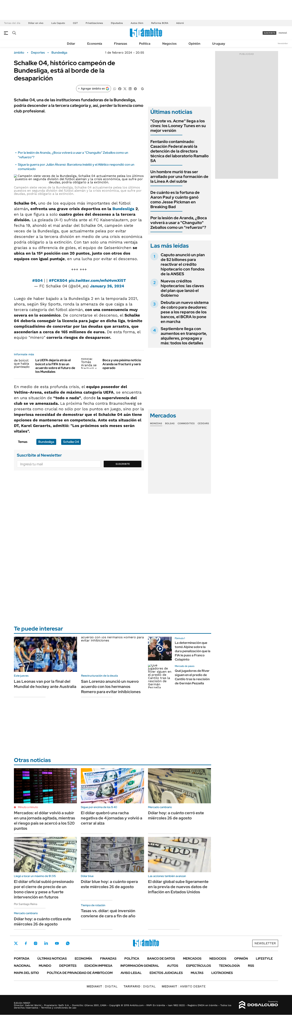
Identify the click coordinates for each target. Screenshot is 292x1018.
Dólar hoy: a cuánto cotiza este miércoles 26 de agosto (42, 921)
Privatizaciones (94, 23)
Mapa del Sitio (26, 973)
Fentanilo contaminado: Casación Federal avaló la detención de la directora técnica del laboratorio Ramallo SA (179, 151)
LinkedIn (46, 943)
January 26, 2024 (107, 286)
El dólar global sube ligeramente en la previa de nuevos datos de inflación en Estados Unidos (178, 886)
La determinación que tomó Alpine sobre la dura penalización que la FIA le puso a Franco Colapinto (192, 651)
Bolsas (170, 423)
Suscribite (123, 464)
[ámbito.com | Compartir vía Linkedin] (130, 88)
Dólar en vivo (35, 23)
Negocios (169, 44)
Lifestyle (264, 958)
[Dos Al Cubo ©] (258, 1005)
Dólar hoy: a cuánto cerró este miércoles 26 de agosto (176, 815)
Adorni (180, 23)
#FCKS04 (58, 280)
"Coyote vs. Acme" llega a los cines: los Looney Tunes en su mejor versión (178, 125)
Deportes (38, 52)
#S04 (37, 280)
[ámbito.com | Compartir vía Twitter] (125, 88)
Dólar (71, 44)
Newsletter (283, 43)
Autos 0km (137, 23)
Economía (94, 44)
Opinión (194, 44)
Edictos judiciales (166, 973)
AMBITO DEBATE (184, 986)
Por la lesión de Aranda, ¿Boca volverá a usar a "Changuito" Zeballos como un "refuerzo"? (178, 222)
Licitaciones (222, 973)
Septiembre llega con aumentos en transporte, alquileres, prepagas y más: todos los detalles (184, 336)
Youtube (57, 943)
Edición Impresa (98, 966)
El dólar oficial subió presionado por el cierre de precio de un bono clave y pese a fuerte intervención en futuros (44, 889)
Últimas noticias (52, 958)
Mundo (45, 966)
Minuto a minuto (28, 807)
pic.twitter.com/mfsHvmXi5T (97, 280)
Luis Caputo (58, 23)
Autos (172, 966)
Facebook (26, 943)
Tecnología (229, 966)
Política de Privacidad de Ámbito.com (80, 973)
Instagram (35, 943)
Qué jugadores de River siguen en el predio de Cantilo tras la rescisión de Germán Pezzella (192, 677)
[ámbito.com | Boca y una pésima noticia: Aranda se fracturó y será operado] (90, 363)
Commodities (186, 423)
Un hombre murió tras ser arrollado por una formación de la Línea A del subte (179, 176)
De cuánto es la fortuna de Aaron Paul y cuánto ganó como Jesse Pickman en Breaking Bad (175, 199)
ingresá (282, 33)
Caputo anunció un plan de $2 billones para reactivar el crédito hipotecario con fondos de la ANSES (183, 264)
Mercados (192, 958)
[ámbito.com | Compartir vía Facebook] (119, 88)
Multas (197, 973)
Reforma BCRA (159, 23)
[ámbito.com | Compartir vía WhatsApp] (114, 88)
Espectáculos (198, 966)
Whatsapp (68, 943)
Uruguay (218, 44)
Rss (251, 966)
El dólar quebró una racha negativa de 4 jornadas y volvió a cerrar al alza (111, 818)
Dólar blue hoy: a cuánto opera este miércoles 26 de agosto (109, 884)
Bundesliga (59, 52)
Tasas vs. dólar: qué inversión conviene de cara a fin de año (108, 913)
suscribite (269, 33)
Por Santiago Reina (25, 904)
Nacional (22, 966)
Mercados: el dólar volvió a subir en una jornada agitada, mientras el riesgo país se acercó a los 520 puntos (44, 820)
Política (144, 44)
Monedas (156, 423)
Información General (139, 966)
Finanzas (120, 44)
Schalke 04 (71, 442)
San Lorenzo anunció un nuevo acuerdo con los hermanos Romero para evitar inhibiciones (111, 686)
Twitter (16, 943)
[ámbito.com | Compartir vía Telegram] (135, 88)
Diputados (117, 23)
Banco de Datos (161, 958)
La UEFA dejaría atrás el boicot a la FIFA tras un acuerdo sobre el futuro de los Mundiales (55, 366)
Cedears (203, 423)
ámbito (19, 52)
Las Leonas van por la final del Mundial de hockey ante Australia (45, 684)
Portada (21, 958)
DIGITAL (102, 986)
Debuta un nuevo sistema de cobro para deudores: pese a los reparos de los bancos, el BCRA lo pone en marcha (185, 312)
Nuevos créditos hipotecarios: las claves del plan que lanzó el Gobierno (182, 288)
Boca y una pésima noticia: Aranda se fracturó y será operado (122, 364)
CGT (75, 23)
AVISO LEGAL (131, 973)
